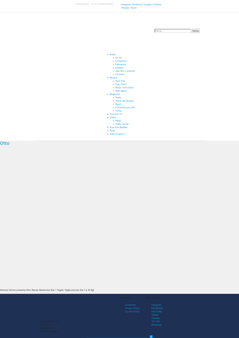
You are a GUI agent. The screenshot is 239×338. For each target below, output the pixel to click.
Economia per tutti (125, 107)
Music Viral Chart (124, 87)
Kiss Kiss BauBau (119, 127)
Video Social (121, 124)
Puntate (119, 67)
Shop (112, 130)
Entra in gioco (117, 133)
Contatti (119, 74)
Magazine (115, 94)
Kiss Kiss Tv (116, 114)
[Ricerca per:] (173, 31)
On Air (118, 57)
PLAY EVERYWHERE (102, 4)
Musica (113, 77)
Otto (4, 143)
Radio (113, 54)
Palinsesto (120, 64)
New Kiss (120, 80)
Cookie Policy (132, 311)
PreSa (118, 110)
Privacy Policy (132, 308)
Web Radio (121, 90)
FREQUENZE (82, 4)
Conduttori (121, 61)
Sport (118, 104)
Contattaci (130, 304)
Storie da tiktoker (124, 100)
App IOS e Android (125, 71)
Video (113, 117)
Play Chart (120, 84)
